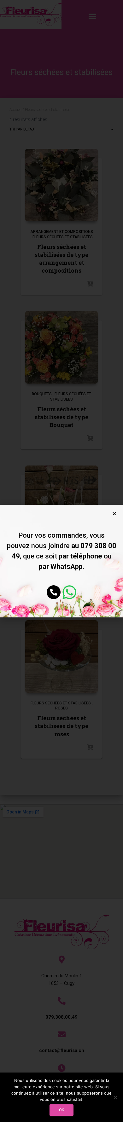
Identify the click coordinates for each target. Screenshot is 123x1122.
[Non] (115, 1097)
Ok (61, 1110)
